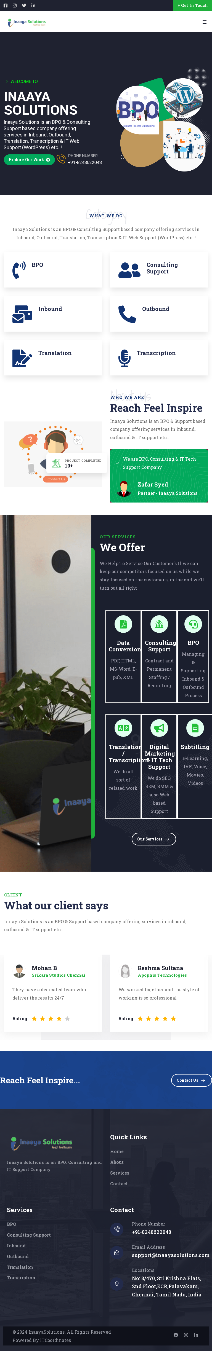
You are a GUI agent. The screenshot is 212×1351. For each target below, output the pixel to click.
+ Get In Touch (192, 5)
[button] (205, 994)
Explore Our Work (27, 159)
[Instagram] (186, 1335)
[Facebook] (175, 1335)
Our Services (149, 839)
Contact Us (187, 1080)
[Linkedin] (196, 1335)
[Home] (40, 1143)
